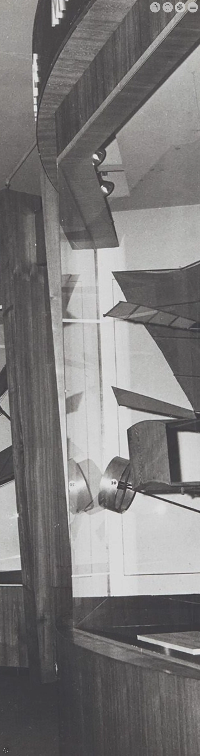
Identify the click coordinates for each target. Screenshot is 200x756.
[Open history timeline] (180, 7)
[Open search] (167, 7)
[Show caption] (5, 750)
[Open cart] (155, 7)
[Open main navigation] (193, 7)
